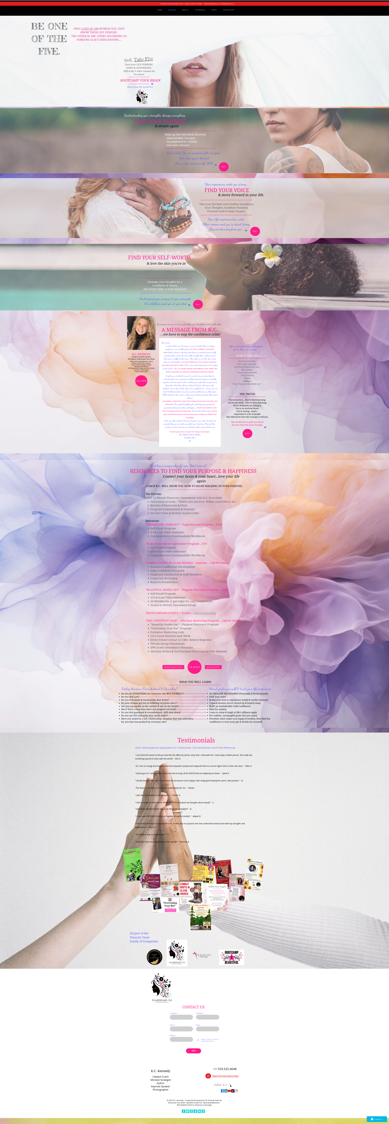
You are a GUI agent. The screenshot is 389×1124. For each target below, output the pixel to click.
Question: (173, 1035)
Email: (172, 1025)
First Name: (173, 1013)
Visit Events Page (205, 613)
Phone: (198, 1025)
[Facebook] (222, 1090)
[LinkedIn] (226, 1090)
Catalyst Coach (160, 1076)
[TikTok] (232, 1090)
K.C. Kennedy (160, 1071)
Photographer (161, 1089)
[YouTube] (229, 1090)
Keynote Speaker (160, 1086)
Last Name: (199, 1013)
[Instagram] (236, 1090)
